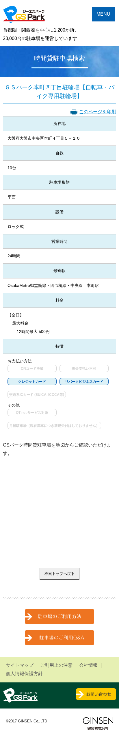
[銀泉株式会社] (98, 723)
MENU (103, 14)
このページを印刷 (97, 111)
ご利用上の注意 (56, 665)
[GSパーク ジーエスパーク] (24, 18)
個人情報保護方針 (24, 673)
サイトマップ (20, 665)
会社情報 (88, 665)
